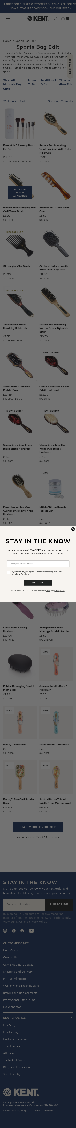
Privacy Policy (59, 591)
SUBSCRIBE (38, 583)
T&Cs (48, 591)
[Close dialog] (73, 529)
